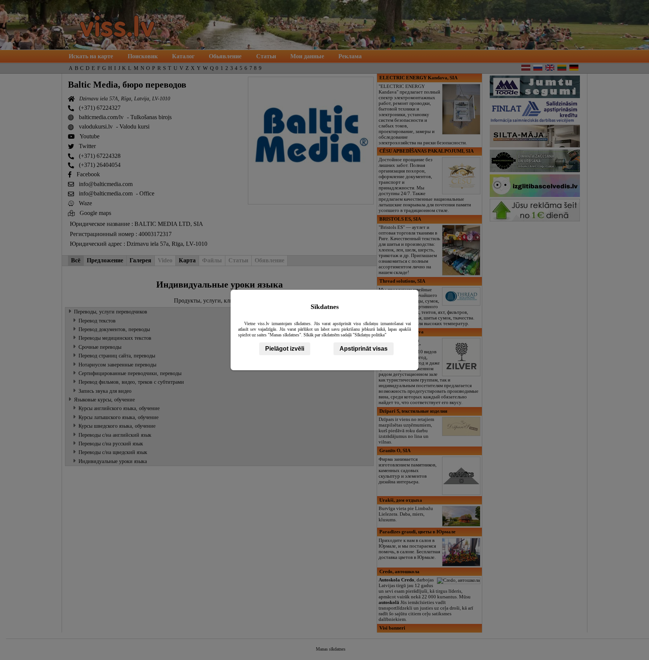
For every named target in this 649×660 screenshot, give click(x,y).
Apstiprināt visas (364, 348)
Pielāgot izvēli (284, 348)
